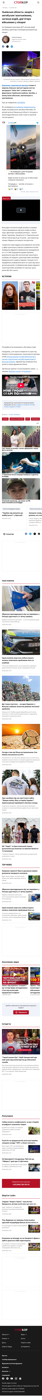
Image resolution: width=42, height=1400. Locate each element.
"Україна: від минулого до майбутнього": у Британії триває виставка (12, 515)
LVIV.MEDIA (21, 102)
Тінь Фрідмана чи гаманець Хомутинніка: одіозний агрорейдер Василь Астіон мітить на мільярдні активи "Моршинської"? (20, 1222)
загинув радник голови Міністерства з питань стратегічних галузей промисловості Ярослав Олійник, (19, 359)
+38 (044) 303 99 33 (21, 1184)
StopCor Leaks (8, 1195)
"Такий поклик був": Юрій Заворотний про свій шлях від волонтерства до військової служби (19, 1059)
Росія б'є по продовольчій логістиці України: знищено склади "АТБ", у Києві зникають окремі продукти (20, 1143)
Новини (4, 1338)
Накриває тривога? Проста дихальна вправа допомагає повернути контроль (19, 872)
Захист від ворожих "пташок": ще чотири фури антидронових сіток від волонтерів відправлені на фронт (14, 989)
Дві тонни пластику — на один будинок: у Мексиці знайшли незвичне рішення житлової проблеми (20, 706)
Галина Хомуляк (17, 37)
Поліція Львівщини (14, 415)
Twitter (6, 407)
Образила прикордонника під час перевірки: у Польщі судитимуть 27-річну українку (20, 615)
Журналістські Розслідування (12, 1364)
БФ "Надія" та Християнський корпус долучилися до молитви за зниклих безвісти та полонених (20, 848)
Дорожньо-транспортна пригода (15, 85)
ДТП (27, 419)
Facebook (26, 405)
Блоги (23, 1338)
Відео (23, 1334)
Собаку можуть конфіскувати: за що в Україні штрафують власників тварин (20, 1123)
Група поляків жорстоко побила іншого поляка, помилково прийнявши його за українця (18, 660)
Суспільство (13, 8)
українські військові (17, 419)
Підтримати (22, 1012)
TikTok (18, 407)
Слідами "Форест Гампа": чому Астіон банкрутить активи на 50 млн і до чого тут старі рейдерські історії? (19, 1204)
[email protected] (19, 1392)
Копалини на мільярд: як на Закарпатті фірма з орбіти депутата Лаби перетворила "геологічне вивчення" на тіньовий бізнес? (21, 1240)
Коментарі (10, 534)
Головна (4, 8)
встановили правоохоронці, (25, 107)
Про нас (4, 1356)
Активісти (5, 1367)
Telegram (20, 405)
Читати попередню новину (11, 509)
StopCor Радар (7, 1347)
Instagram (12, 407)
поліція (5, 419)
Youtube (32, 405)
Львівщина (35, 419)
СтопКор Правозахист (9, 1360)
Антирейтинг (25, 1347)
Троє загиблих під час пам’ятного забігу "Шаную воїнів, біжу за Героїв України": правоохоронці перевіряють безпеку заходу (20, 800)
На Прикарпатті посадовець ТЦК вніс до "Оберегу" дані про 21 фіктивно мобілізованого (18, 1161)
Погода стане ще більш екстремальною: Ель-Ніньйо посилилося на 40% (20, 753)
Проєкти (5, 1334)
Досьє (4, 1343)
